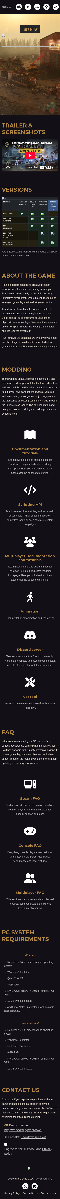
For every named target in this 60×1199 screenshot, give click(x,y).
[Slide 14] (46, 167)
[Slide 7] (27, 167)
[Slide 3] (17, 167)
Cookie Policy (30, 1193)
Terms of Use (48, 1193)
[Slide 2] (14, 167)
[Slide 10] (35, 167)
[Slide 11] (38, 167)
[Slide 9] (33, 167)
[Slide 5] (22, 167)
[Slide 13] (43, 167)
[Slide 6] (25, 167)
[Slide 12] (40, 167)
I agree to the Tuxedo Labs (28, 1151)
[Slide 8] (30, 167)
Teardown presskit (33, 1137)
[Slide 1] (11, 167)
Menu (5, 7)
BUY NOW (30, 29)
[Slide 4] (19, 167)
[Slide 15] (48, 167)
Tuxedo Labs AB (43, 1178)
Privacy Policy (12, 1193)
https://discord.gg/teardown (23, 1130)
